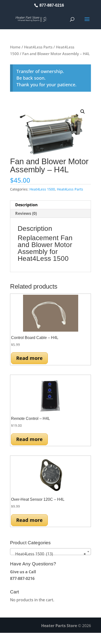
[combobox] (50, 551)
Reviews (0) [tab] (26, 213)
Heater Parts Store (59, 625)
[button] (82, 111)
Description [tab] (26, 204)
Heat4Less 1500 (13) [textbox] (49, 554)
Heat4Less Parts (38, 46)
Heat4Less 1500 (42, 189)
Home (15, 46)
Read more (29, 358)
